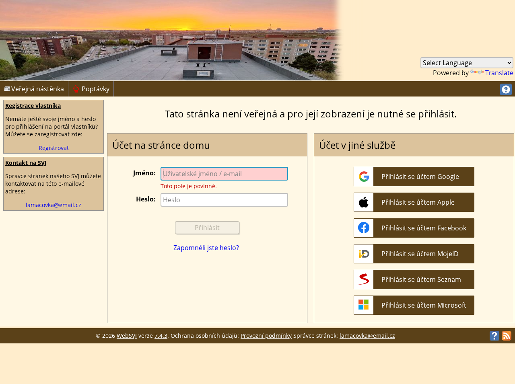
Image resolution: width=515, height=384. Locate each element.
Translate (499, 72)
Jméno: (144, 172)
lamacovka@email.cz (53, 205)
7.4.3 (160, 335)
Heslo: (146, 199)
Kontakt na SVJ (26, 162)
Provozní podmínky (266, 335)
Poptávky (90, 88)
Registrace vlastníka (33, 105)
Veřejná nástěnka (37, 88)
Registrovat (54, 148)
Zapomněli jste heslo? (206, 247)
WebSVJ (127, 335)
